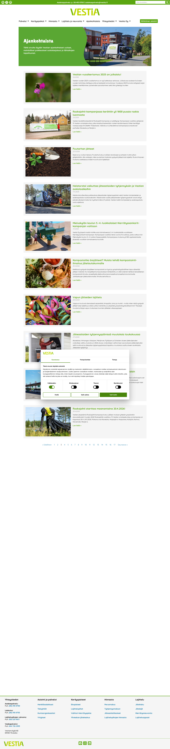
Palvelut (23, 21)
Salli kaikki (113, 395)
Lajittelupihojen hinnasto (115, 717)
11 (90, 445)
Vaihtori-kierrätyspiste (81, 713)
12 (94, 445)
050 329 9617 (14, 719)
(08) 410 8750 (14, 712)
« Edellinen (47, 445)
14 (102, 445)
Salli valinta (85, 395)
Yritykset (42, 717)
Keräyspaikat (37, 21)
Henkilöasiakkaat (45, 704)
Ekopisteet (76, 704)
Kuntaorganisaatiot (46, 713)
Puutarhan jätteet (83, 148)
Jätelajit (139, 709)
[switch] (74, 387)
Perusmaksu (109, 704)
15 (106, 445)
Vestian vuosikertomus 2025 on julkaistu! (97, 74)
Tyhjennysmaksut (112, 709)
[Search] (167, 2)
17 (114, 445)
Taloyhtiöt (42, 709)
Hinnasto (53, 21)
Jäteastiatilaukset (112, 713)
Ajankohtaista (93, 21)
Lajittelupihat (77, 709)
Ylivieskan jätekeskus (80, 717)
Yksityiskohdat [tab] (85, 360)
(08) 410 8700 (14, 706)
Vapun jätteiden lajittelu (87, 297)
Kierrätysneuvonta (143, 713)
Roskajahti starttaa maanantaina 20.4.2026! (99, 408)
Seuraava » (123, 445)
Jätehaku (139, 704)
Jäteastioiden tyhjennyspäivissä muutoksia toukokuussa (106, 334)
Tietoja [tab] (114, 360)
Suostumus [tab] (56, 360)
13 (98, 445)
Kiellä (57, 395)
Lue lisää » (77, 89)
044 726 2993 (14, 726)
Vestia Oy (123, 21)
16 (110, 445)
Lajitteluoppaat (142, 717)
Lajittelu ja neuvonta (72, 21)
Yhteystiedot (108, 21)
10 (86, 445)
